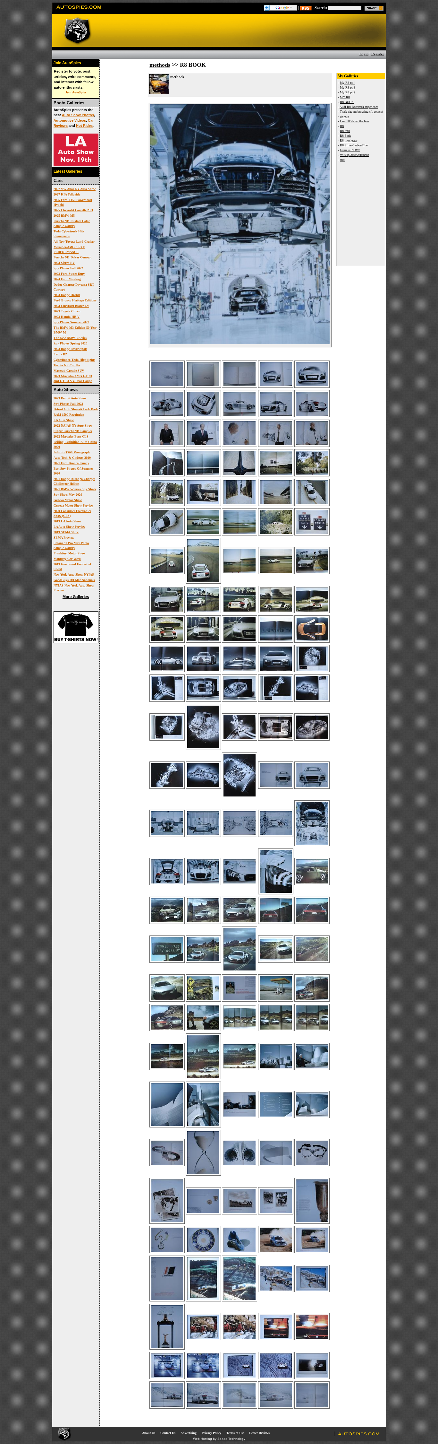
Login (363, 54)
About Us (148, 1433)
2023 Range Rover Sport (70, 349)
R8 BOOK (347, 102)
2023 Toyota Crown (67, 311)
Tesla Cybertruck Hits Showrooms (69, 234)
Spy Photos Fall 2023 (68, 403)
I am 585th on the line (354, 121)
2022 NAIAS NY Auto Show (73, 425)
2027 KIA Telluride (67, 194)
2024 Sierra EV (64, 263)
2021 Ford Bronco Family (71, 463)
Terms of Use (235, 1433)
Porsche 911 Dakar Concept (72, 257)
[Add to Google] (280, 7)
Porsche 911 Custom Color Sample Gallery (72, 223)
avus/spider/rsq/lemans (354, 155)
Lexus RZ (60, 354)
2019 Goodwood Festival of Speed (72, 566)
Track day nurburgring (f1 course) (361, 111)
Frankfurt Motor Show (69, 553)
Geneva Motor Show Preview (73, 505)
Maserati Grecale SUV (69, 370)
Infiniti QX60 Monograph (72, 452)
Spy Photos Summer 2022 (71, 322)
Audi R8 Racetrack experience (359, 107)
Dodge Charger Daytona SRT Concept (74, 287)
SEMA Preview (64, 537)
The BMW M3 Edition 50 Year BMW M (75, 330)
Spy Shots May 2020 (68, 494)
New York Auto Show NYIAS (74, 574)
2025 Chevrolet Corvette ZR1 (73, 210)
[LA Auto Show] (76, 164)
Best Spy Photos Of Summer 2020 (73, 471)
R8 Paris (345, 135)
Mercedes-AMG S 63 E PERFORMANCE (69, 249)
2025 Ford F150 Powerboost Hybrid (73, 202)
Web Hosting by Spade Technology (219, 1438)
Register (377, 54)
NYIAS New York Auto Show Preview (74, 588)
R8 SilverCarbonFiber (354, 145)
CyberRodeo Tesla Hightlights (74, 359)
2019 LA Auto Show (67, 521)
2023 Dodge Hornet (67, 295)
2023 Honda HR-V (67, 316)
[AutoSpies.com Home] (79, 11)
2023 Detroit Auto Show (70, 398)
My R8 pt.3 (347, 87)
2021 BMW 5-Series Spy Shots (75, 489)
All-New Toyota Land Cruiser (74, 241)
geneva (344, 116)
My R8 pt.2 (347, 92)
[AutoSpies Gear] (76, 642)
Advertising (189, 1433)
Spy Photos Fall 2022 (68, 268)
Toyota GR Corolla (67, 365)
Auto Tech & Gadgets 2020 (72, 457)
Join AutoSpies (75, 92)
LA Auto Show (64, 420)
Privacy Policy (211, 1433)
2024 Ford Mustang (67, 279)
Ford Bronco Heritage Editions (75, 300)
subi (342, 159)
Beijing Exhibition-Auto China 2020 (75, 444)
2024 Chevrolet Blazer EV (71, 306)
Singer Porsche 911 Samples (73, 431)
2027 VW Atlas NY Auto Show (75, 189)
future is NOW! (350, 150)
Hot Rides (84, 125)
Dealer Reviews (259, 1433)
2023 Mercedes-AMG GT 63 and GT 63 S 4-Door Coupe (73, 378)
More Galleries (76, 597)
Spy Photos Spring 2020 (70, 343)
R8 (342, 126)
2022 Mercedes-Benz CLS (71, 436)
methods (159, 65)
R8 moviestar (348, 140)
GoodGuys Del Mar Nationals (74, 580)
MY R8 (345, 97)
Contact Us (167, 1433)
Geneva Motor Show (68, 500)
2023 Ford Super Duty (69, 273)
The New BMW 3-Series (70, 338)
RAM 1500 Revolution (69, 414)
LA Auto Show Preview (69, 526)
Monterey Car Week (67, 559)
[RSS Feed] (306, 7)
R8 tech (345, 131)
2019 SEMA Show (66, 532)
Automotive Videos (70, 120)
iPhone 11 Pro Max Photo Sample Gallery (71, 545)
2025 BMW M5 (64, 215)
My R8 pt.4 (347, 82)
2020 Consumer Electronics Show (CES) (72, 513)
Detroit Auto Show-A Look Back (76, 409)
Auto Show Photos (78, 115)
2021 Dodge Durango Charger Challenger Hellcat (74, 481)
